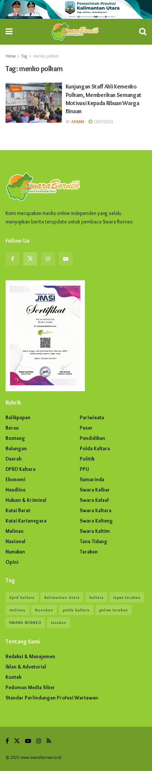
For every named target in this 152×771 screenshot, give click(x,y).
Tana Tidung (93, 541)
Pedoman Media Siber (30, 687)
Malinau (14, 531)
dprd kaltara (22, 597)
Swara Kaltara (95, 510)
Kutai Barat (18, 510)
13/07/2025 (102, 121)
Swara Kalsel (94, 500)
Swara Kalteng (96, 520)
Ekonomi (15, 479)
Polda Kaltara (95, 448)
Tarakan (15, 89)
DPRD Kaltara (20, 469)
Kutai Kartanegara (26, 520)
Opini (12, 562)
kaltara (96, 597)
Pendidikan (92, 438)
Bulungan (16, 448)
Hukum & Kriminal (26, 500)
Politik (87, 458)
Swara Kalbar (95, 489)
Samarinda (92, 479)
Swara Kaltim (95, 531)
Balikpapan (18, 417)
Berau (12, 427)
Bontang (15, 438)
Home (10, 56)
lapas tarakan (127, 597)
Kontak (13, 677)
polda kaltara (76, 609)
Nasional (15, 541)
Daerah (14, 458)
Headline (15, 489)
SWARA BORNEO (25, 622)
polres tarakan (113, 609)
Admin (77, 121)
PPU (84, 469)
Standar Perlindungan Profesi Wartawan (52, 697)
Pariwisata (92, 417)
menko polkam (46, 56)
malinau (17, 609)
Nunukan (15, 551)
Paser (86, 427)
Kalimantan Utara (62, 597)
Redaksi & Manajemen (30, 656)
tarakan (58, 622)
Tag (24, 56)
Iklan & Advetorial (26, 666)
